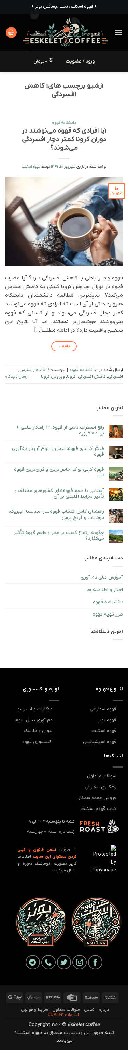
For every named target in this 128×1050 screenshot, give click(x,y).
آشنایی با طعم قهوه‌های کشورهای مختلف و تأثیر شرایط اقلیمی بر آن (59, 494)
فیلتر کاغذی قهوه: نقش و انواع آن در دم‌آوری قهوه (58, 452)
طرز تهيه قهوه (108, 614)
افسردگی (115, 376)
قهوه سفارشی (103, 709)
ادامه (64, 346)
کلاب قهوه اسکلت (98, 808)
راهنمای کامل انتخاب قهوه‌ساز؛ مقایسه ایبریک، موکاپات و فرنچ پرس (56, 515)
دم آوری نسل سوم (34, 720)
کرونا (71, 376)
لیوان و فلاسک (38, 731)
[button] (118, 32)
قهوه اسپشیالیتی (99, 741)
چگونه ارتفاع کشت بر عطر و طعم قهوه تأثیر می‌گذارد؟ (59, 536)
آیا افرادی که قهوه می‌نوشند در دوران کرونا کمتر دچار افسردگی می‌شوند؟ (64, 139)
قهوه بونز (107, 720)
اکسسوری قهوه (37, 741)
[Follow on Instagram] (79, 962)
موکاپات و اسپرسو (35, 709)
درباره (104, 1009)
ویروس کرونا (53, 376)
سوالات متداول (101, 776)
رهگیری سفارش (100, 787)
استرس (25, 370)
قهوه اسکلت (31, 166)
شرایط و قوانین (34, 1009)
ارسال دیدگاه (16, 376)
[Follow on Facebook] (95, 962)
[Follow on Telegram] (33, 962)
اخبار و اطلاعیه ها (105, 589)
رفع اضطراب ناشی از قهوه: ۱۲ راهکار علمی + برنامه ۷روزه (60, 431)
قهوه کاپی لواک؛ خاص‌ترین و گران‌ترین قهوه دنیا (59, 473)
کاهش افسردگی (92, 376)
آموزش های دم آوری (102, 577)
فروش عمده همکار (97, 798)
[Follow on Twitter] (64, 962)
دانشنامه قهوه (64, 122)
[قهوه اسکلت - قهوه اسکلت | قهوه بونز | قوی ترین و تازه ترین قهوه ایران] (65, 32)
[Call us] (48, 962)
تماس (89, 1009)
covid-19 (42, 370)
